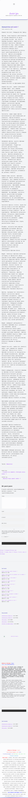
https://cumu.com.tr (6, 552)
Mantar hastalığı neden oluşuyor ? (9, 571)
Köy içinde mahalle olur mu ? (8, 584)
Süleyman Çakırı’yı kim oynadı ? (9, 577)
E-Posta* (4, 517)
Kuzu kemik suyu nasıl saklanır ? (9, 597)
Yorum (3, 496)
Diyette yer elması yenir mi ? (9, 581)
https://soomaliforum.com (8, 550)
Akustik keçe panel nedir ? (12, 478)
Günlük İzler (14, 13)
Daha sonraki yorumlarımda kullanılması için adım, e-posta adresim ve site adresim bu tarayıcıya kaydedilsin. (13, 532)
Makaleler (10, 464)
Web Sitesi (4, 523)
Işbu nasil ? (4, 619)
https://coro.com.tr (20, 552)
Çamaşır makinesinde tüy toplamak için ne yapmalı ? (14, 574)
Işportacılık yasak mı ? (7, 615)
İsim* (3, 511)
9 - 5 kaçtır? (5, 536)
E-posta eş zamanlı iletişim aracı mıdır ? (13, 473)
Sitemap (2, 554)
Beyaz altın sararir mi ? (7, 590)
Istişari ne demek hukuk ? (8, 623)
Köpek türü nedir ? (6, 587)
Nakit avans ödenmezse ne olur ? (9, 600)
